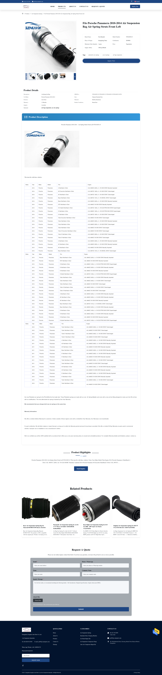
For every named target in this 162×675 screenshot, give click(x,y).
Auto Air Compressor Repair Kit (88, 644)
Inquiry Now (135, 6)
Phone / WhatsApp (87, 562)
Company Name (86, 570)
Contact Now (36, 534)
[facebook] (23, 666)
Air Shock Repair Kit (85, 638)
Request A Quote (98, 6)
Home (52, 6)
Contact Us (83, 6)
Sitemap (55, 644)
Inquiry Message (38, 579)
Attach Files (36, 597)
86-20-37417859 (114, 633)
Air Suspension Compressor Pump (88, 641)
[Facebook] (131, 1)
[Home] (22, 14)
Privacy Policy (137, 672)
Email (35, 562)
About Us (72, 6)
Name (34, 570)
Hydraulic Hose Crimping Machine (88, 636)
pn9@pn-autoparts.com (38, 1)
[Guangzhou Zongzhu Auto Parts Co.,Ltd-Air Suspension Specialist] (25, 6)
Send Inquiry (81, 469)
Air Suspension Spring (36, 13)
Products (62, 6)
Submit (81, 609)
